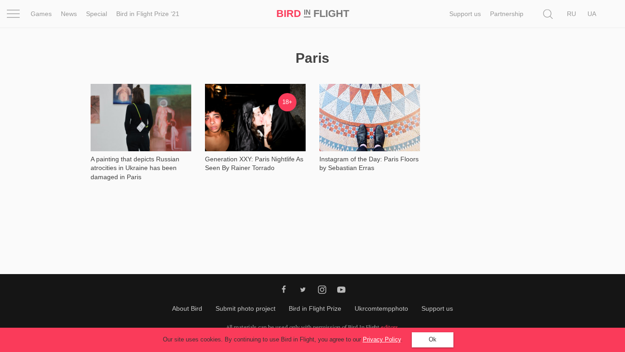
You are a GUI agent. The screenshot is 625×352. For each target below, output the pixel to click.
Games (41, 13)
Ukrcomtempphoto (381, 308)
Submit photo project (245, 308)
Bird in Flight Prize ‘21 (147, 13)
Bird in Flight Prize (315, 308)
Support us (465, 13)
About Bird (187, 308)
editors (389, 327)
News (69, 13)
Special (96, 13)
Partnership (506, 13)
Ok (432, 339)
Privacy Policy (382, 339)
